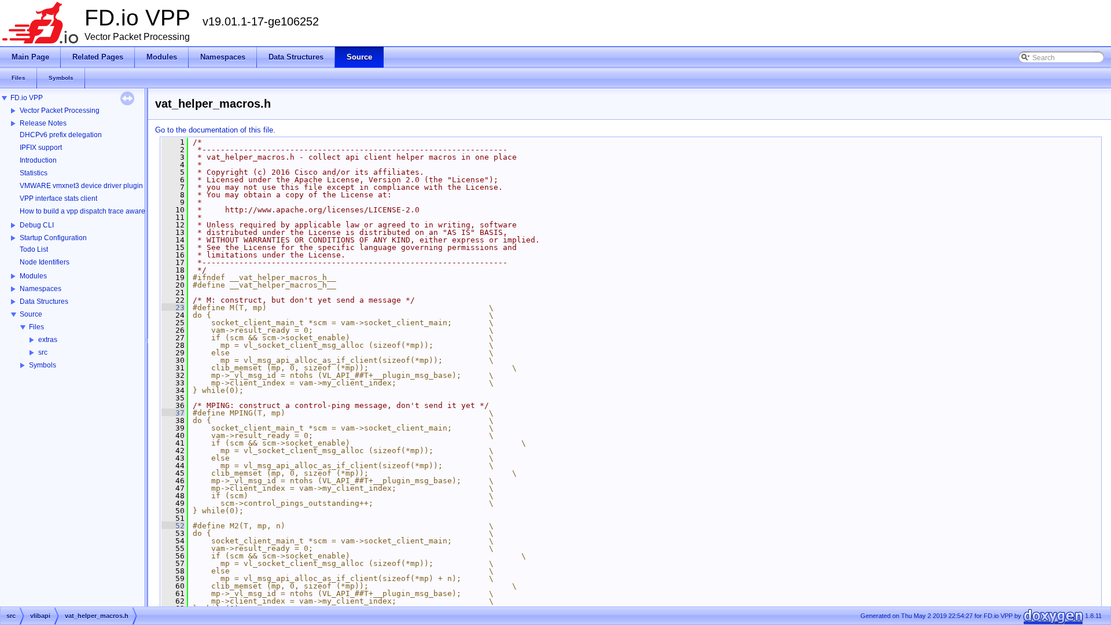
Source (31, 314)
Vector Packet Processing (60, 110)
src (42, 352)
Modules (33, 276)
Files (36, 327)
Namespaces (40, 289)
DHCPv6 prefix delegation (61, 135)
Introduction (38, 160)
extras (47, 340)
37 (173, 413)
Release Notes (43, 123)
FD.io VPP (26, 98)
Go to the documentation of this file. (215, 130)
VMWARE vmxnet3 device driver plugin (81, 186)
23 (173, 307)
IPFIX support (41, 148)
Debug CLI (37, 225)
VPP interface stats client (58, 198)
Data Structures (44, 301)
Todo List (34, 249)
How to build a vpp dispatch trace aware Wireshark (99, 211)
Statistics (33, 173)
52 (173, 525)
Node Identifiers (44, 262)
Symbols (42, 365)
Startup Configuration (53, 238)
